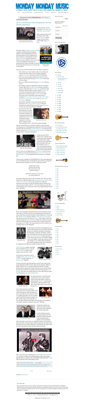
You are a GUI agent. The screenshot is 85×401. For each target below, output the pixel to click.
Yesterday (46, 105)
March (59, 88)
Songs (57, 206)
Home (18, 12)
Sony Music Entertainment (31, 273)
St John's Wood (38, 93)
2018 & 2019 (59, 249)
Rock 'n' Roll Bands (60, 211)
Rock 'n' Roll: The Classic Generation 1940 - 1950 (61, 146)
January (59, 92)
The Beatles (37, 366)
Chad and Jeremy (20, 247)
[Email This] (36, 362)
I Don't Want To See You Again (43, 216)
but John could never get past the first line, (36, 130)
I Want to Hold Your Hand (34, 103)
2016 (58, 109)
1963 (57, 168)
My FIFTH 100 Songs (61, 132)
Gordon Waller (39, 78)
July (59, 82)
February (60, 90)
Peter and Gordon (21, 58)
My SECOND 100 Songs (61, 127)
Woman (36, 218)
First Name (57, 30)
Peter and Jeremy (27, 366)
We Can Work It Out (31, 98)
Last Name (57, 34)
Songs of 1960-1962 (60, 154)
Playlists (47, 12)
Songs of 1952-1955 (60, 150)
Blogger (48, 398)
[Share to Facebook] (39, 362)
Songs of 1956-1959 (60, 152)
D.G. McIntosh (34, 394)
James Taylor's (41, 37)
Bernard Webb (29, 219)
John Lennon (41, 364)
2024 (58, 75)
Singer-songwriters (60, 209)
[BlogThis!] (37, 362)
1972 (57, 174)
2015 (58, 111)
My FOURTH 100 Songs (61, 130)
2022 (58, 97)
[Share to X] (38, 362)
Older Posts (49, 371)
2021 (58, 99)
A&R (27, 266)
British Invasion (20, 250)
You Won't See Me (37, 96)
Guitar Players (59, 213)
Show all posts (45, 17)
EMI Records (39, 151)
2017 (58, 107)
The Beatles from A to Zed (31, 50)
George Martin (26, 75)
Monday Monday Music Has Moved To (63, 79)
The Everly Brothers (35, 236)
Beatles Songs (59, 215)
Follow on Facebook (27, 12)
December (60, 76)
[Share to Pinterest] (40, 362)
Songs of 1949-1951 (60, 148)
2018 (58, 105)
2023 (58, 95)
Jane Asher (40, 82)
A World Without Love (36, 128)
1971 (57, 172)
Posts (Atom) (25, 374)
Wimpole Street (44, 90)
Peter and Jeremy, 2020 (26, 318)
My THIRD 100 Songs (61, 128)
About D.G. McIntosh (63, 12)
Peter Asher (32, 366)
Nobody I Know (22, 216)
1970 (57, 170)
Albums (58, 207)
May (59, 84)
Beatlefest (41, 281)
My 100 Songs (59, 125)
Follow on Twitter (38, 12)
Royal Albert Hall (33, 87)
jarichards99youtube (34, 364)
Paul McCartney (36, 88)
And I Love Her (28, 96)
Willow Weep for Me (26, 256)
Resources (53, 12)
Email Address (58, 27)
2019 (58, 103)
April (59, 86)
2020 (58, 101)
